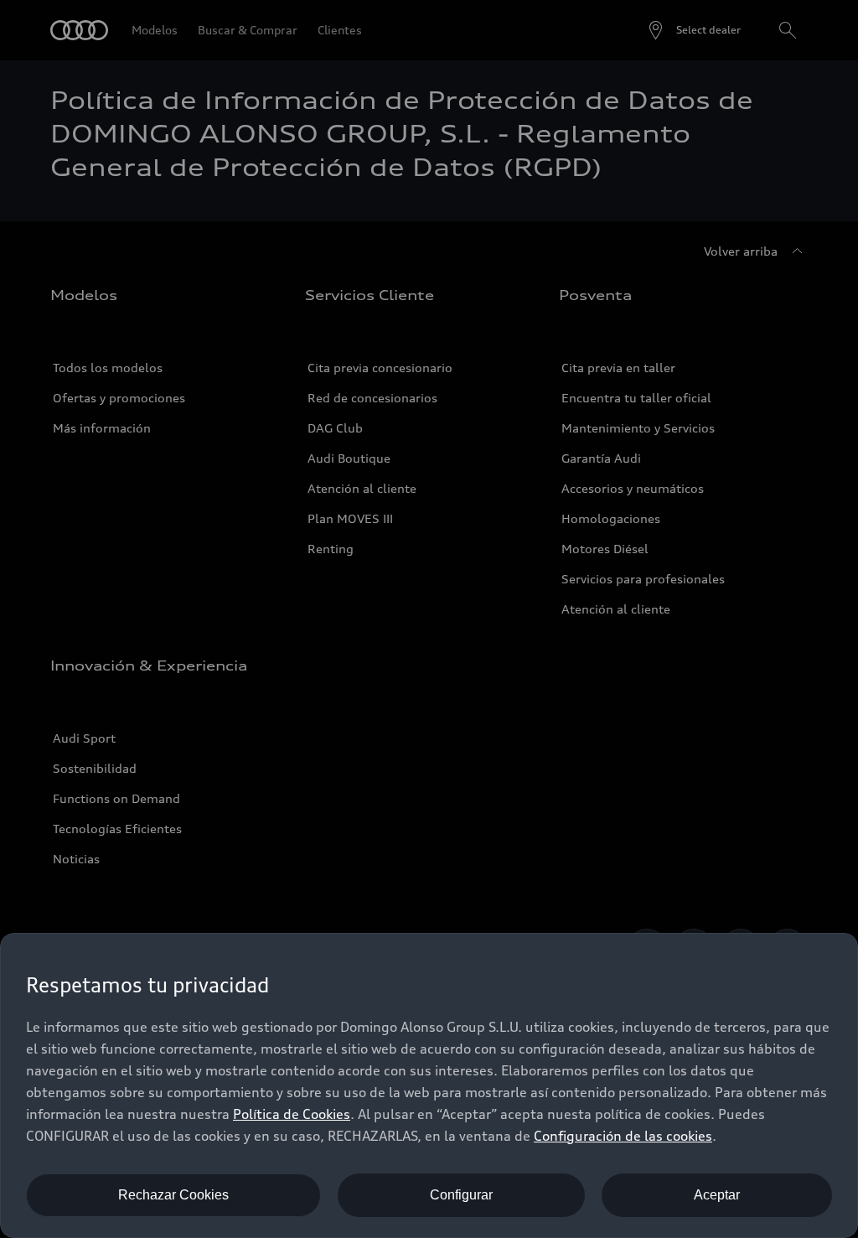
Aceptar (717, 1195)
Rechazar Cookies (173, 1195)
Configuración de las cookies (623, 1135)
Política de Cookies (291, 1114)
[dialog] (429, 1085)
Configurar (461, 1195)
